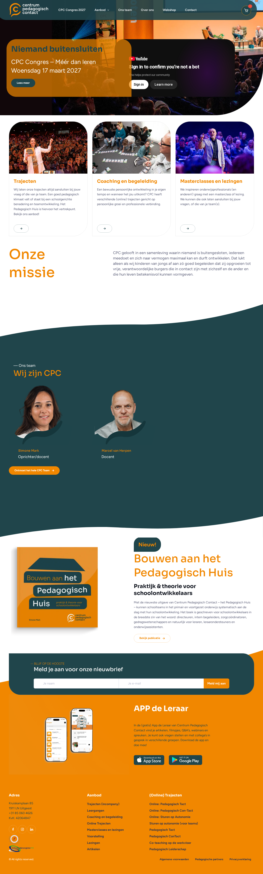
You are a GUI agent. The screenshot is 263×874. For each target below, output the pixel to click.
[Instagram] (22, 829)
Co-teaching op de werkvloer (170, 843)
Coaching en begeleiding (105, 817)
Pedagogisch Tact (162, 830)
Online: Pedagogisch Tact (167, 804)
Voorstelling (95, 836)
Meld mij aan (216, 683)
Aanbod (100, 10)
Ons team (125, 10)
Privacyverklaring (240, 859)
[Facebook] (13, 829)
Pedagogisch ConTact (165, 836)
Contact (191, 10)
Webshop (169, 10)
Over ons (147, 10)
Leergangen (95, 810)
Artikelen (93, 849)
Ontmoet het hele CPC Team (31, 470)
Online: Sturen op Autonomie (169, 817)
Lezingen (93, 843)
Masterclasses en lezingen (105, 830)
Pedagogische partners (209, 859)
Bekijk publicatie (149, 638)
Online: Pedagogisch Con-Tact (171, 810)
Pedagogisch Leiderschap (167, 849)
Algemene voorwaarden (174, 859)
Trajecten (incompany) (103, 804)
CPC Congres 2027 (71, 10)
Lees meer (23, 83)
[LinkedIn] (31, 829)
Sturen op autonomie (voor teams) (173, 823)
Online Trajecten (99, 823)
